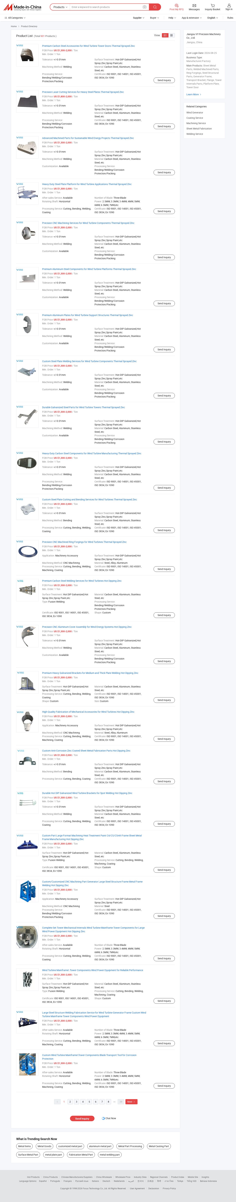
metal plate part (53, 1154)
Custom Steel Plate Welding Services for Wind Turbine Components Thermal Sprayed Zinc (89, 361)
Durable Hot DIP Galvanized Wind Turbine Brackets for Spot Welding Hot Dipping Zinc (87, 793)
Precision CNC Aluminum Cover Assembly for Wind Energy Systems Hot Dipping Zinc (87, 626)
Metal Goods (44, 1146)
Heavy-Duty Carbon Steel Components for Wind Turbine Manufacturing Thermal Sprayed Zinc (91, 453)
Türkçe (180, 1181)
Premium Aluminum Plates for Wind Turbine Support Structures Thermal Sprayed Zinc (87, 315)
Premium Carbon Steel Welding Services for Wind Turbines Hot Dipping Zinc (82, 580)
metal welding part (110, 1154)
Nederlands (119, 1181)
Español (43, 1181)
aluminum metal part (100, 1146)
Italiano (95, 1181)
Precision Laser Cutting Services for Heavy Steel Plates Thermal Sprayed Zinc (83, 92)
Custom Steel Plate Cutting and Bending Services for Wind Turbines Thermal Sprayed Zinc (89, 499)
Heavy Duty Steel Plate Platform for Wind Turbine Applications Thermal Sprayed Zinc (87, 184)
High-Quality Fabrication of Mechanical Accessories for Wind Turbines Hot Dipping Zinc (88, 711)
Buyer (153, 17)
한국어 (141, 1181)
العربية (131, 1181)
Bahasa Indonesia (208, 1181)
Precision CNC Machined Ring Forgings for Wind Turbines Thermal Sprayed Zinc (84, 542)
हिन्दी (159, 1181)
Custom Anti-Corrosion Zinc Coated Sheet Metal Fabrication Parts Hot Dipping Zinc (86, 750)
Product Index (177, 1177)
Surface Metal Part (28, 1154)
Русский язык (81, 1181)
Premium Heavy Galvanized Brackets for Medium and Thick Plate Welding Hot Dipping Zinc (90, 673)
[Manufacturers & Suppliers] (22, 7)
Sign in (229, 9)
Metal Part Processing (130, 1146)
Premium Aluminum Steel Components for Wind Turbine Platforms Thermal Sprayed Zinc (89, 269)
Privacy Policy (169, 1188)
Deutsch (106, 1181)
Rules (230, 17)
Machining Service (196, 123)
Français (68, 1181)
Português (55, 1181)
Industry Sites (140, 1177)
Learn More (194, 94)
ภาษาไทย (169, 1181)
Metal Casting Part (159, 1146)
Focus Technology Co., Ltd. (95, 1188)
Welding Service (194, 133)
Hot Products (33, 1177)
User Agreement (137, 1188)
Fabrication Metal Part (81, 1154)
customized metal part (70, 1146)
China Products (50, 1177)
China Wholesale (104, 1177)
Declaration (153, 1188)
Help (170, 17)
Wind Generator (194, 112)
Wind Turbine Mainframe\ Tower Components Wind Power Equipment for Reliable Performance (92, 970)
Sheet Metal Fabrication (199, 128)
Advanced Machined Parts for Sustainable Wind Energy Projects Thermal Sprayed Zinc (88, 138)
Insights (205, 1177)
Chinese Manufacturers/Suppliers (76, 1177)
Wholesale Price (122, 1177)
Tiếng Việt (191, 1181)
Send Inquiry (164, 80)
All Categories (15, 17)
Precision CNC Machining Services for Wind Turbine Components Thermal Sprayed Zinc (88, 223)
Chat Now (110, 1118)
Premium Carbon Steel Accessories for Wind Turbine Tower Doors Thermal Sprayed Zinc (88, 45)
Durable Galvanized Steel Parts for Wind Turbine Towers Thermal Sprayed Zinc (83, 407)
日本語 (150, 1181)
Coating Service (194, 117)
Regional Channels (159, 1177)
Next (131, 1101)
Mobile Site (193, 1177)
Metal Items (24, 1146)
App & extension (190, 17)
